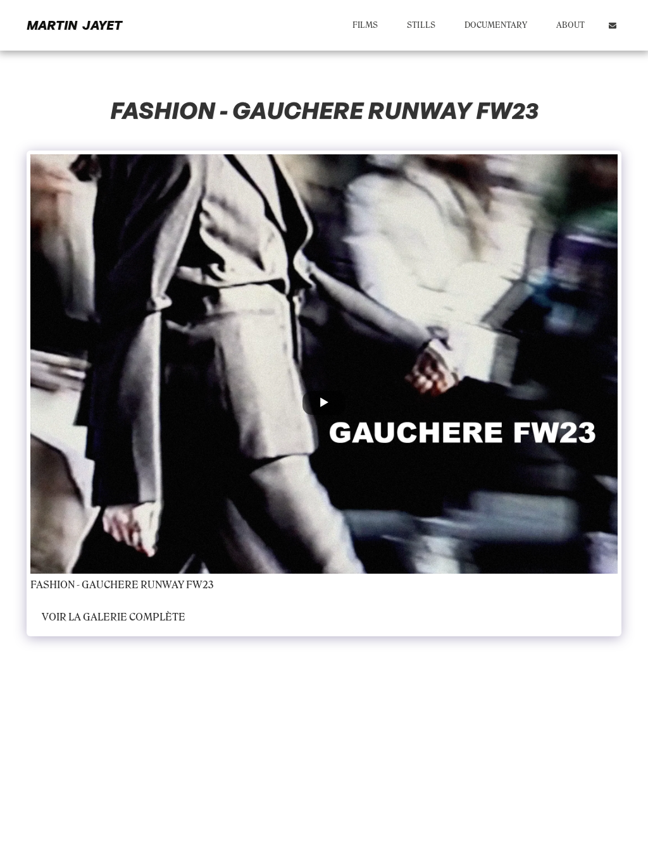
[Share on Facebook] (225, 586)
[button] (612, 25)
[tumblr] (275, 586)
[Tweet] (241, 586)
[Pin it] (258, 586)
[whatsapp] (309, 586)
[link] (326, 586)
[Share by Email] (292, 586)
